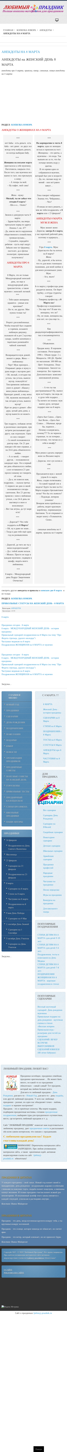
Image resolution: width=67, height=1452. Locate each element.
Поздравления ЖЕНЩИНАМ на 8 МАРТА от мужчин (27, 644)
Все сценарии (49, 810)
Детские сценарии (51, 845)
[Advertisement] (33, 99)
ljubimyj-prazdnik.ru (43, 1312)
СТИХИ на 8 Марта (52, 726)
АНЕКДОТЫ (45, 30)
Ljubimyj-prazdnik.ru (35, 1258)
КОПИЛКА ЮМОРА (26, 30)
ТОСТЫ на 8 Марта (52, 739)
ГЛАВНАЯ (8, 30)
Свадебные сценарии (53, 832)
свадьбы (59, 1095)
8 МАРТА (47, 704)
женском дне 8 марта (51, 590)
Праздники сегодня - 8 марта (15, 625)
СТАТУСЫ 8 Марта (52, 744)
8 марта (5, 616)
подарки (7, 1105)
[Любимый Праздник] (33, 9)
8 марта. (48, 247)
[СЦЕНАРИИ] (50, 804)
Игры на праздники (52, 894)
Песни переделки (51, 889)
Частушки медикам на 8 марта (16, 641)
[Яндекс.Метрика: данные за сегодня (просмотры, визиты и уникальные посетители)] (10, 1306)
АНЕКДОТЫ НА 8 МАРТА (21, 51)
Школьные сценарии (52, 850)
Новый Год (31, 1095)
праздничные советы (39, 1128)
